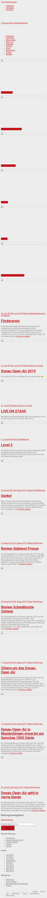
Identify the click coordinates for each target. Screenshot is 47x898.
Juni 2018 (10, 859)
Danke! (4, 239)
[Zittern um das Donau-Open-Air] (23, 633)
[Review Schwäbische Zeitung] (23, 569)
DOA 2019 (10, 38)
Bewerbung (10, 50)
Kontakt (9, 54)
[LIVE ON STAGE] (23, 381)
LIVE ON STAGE (8, 165)
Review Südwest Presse (12, 275)
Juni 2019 (10, 855)
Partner (9, 46)
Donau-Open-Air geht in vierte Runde (19, 795)
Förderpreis (7, 92)
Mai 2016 (9, 869)
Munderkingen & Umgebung (17, 884)
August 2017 (11, 861)
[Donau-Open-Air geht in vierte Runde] (23, 758)
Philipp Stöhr (27, 313)
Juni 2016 (10, 867)
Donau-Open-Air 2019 (11, 129)
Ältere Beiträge (7, 820)
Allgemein (25, 439)
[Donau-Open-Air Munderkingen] (14, 23)
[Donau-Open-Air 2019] (23, 341)
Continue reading (23, 336)
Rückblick (9, 44)
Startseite (10, 36)
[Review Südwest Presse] (23, 514)
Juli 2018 (9, 857)
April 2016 (10, 871)
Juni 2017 (10, 865)
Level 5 (4, 202)
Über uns (9, 42)
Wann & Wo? (11, 40)
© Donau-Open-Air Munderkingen (18, 891)
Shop (8, 48)
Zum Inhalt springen (9, 2)
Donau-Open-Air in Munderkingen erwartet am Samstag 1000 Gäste (22, 733)
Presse (9, 52)
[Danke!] (23, 461)
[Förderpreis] (23, 280)
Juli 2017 (9, 863)
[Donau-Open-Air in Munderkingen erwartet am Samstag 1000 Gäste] (23, 694)
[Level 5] (23, 423)
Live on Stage (37, 366)
